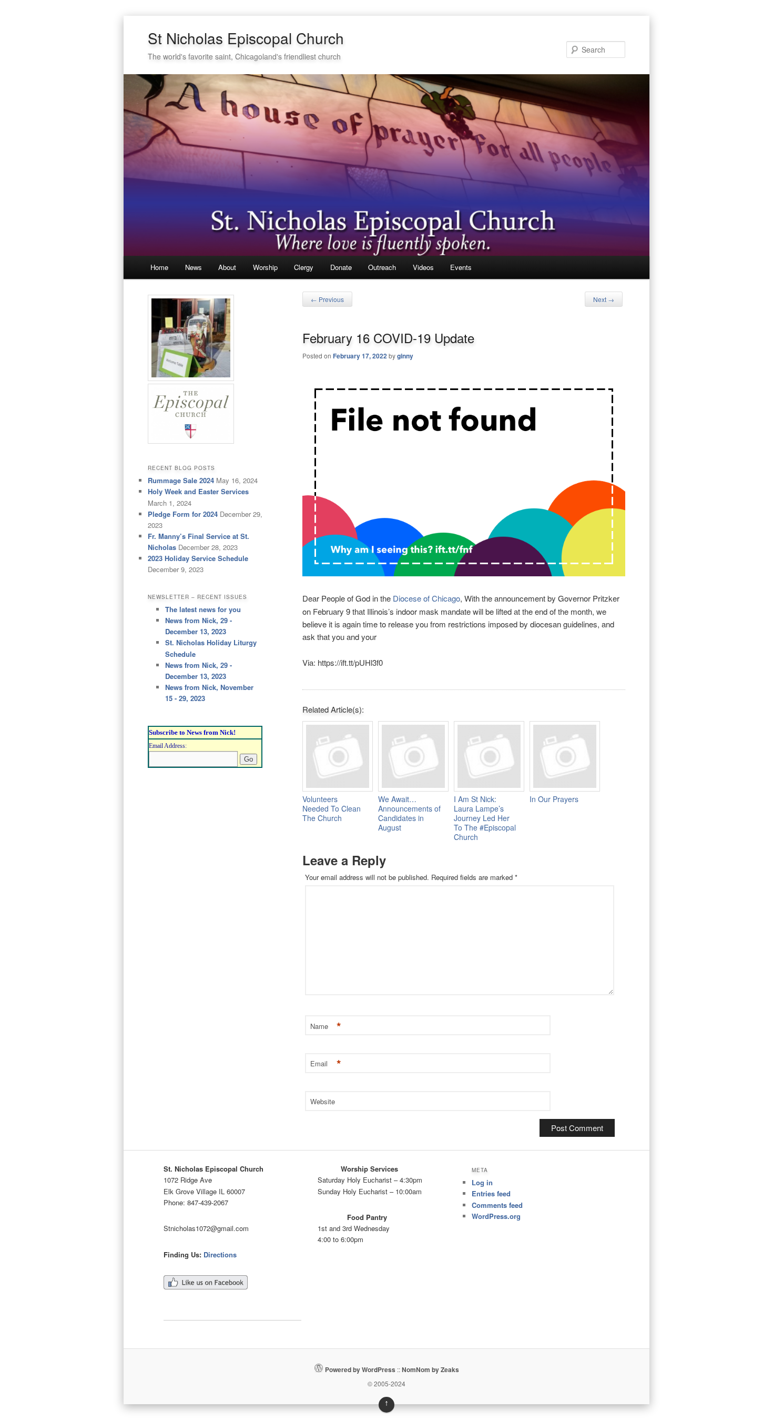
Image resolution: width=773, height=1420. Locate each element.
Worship (265, 267)
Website (322, 1101)
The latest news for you (203, 609)
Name (325, 1026)
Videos (423, 267)
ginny (405, 356)
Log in (482, 1182)
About (227, 267)
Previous (327, 299)
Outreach (382, 267)
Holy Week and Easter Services (198, 491)
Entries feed (491, 1193)
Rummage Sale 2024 (181, 480)
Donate (341, 267)
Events (461, 267)
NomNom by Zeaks (430, 1369)
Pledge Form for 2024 (183, 514)
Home (159, 267)
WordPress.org (496, 1216)
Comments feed (497, 1205)
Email (325, 1064)
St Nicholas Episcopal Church (246, 37)
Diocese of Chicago (426, 598)
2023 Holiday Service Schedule (198, 558)
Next (603, 299)
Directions (220, 1254)
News (193, 267)
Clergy (303, 267)
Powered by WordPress (360, 1369)
